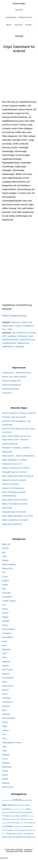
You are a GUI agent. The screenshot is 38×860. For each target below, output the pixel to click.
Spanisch (6, 706)
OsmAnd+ (4, 823)
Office (4, 657)
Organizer (6, 661)
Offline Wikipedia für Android (14, 460)
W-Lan (5, 759)
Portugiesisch (8, 678)
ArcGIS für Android (10, 484)
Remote (5, 690)
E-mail (4, 576)
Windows (6, 783)
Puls (25, 823)
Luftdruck (24, 816)
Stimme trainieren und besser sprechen (19, 413)
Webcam (6, 763)
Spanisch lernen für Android (14, 480)
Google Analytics (9, 601)
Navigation (6, 649)
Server (5, 694)
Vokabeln (6, 755)
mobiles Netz (15, 819)
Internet (5, 613)
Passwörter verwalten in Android (16, 448)
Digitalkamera (7, 809)
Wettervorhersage (23, 837)
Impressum (7, 393)
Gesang (32, 333)
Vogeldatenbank (9, 343)
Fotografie (6, 593)
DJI (3, 572)
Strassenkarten (8, 718)
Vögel (9, 329)
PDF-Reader (7, 670)
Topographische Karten (12, 742)
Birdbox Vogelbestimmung (14, 315)
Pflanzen (5, 674)
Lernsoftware (7, 637)
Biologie (5, 560)
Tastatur (5, 730)
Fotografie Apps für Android (14, 512)
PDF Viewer (15, 823)
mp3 (21, 819)
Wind (33, 837)
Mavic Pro (31, 816)
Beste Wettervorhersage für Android (17, 476)
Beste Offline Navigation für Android (17, 516)
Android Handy (27, 800)
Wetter (5, 775)
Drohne (23, 809)
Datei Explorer (25, 805)
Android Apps (19, 4)
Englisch (5, 580)
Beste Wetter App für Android (14, 500)
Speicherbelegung (9, 444)
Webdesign (7, 767)
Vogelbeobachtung (10, 339)
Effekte (28, 809)
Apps (10, 805)
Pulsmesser (7, 508)
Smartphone (28, 326)
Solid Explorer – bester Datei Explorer (18, 456)
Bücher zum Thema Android (14, 377)
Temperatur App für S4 (12, 464)
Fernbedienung (13, 812)
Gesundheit (7, 597)
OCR (4, 653)
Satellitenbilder (28, 826)
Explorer (5, 812)
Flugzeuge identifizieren (12, 524)
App (30, 322)
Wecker (5, 771)
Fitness (5, 585)
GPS (4, 336)
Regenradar (18, 826)
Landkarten (7, 633)
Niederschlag (28, 819)
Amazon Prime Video (7, 800)
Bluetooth (16, 805)
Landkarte (11, 336)
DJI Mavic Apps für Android (13, 417)
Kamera (9, 816)
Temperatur (11, 833)
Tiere (4, 329)
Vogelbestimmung (26, 339)
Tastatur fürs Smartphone (13, 488)
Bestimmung (22, 333)
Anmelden (28, 851)
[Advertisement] (19, 80)
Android (24, 322)
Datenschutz (7, 568)
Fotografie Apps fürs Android (14, 472)
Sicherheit (6, 698)
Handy (4, 326)
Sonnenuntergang (20, 830)
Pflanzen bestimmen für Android (16, 468)
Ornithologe (22, 336)
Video (4, 746)
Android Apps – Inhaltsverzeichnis (16, 373)
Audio (4, 556)
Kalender (6, 621)
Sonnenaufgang (7, 830)
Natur (11, 326)
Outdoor (17, 326)
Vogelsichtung (23, 343)
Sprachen (6, 714)
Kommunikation (8, 629)
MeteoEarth (7, 452)
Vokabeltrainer (29, 833)
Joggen (5, 617)
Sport (4, 710)
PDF (9, 823)
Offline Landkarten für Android (15, 520)
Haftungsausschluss (10, 389)
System (5, 722)
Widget (5, 779)
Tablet (4, 726)
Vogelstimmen (8, 346)
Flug (4, 589)
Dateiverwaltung (9, 564)
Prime (21, 823)
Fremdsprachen (26, 812)
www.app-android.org (14, 851)
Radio (4, 682)
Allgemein (15, 322)
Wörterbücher (8, 787)
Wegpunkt (19, 346)
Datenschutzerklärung (11, 385)
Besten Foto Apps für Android (14, 504)
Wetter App (12, 837)
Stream (29, 830)
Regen (10, 826)
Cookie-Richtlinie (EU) (11, 381)
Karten (5, 625)
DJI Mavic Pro (17, 809)
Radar (4, 826)
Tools (4, 738)
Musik (4, 641)
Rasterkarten (7, 686)
